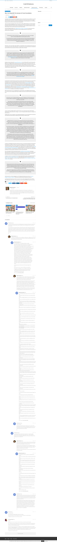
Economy (16, 7)
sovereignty (23, 181)
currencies (11, 181)
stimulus (26, 181)
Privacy (11, 538)
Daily (16, 205)
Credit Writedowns (28, 4)
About (5, 538)
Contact (8, 538)
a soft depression (8, 84)
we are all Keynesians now (18, 62)
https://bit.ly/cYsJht (14, 527)
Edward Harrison (13, 236)
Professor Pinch (10, 519)
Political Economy (34, 7)
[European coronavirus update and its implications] (10, 208)
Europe (17, 181)
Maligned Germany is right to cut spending (21, 28)
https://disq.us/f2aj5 (25, 420)
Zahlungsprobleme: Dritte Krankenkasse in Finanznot (23, 86)
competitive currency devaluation (25, 151)
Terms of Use (15, 538)
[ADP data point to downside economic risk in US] (30, 208)
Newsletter (11, 7)
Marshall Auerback (17, 242)
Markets (21, 7)
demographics (14, 181)
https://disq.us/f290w (21, 272)
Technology (41, 7)
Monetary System (27, 7)
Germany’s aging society (28, 82)
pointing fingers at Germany (12, 56)
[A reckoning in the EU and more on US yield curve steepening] (20, 208)
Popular (46, 7)
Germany (20, 181)
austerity (8, 181)
